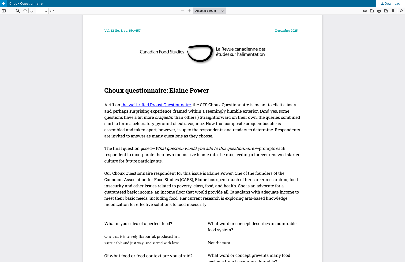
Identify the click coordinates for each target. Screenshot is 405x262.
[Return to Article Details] (3, 3)
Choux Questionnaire (26, 3)
